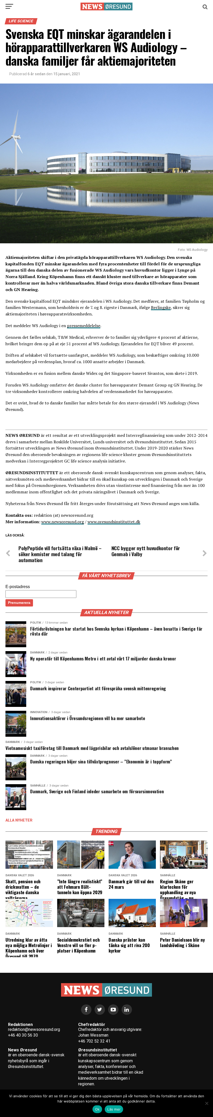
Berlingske (161, 307)
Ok (97, 1109)
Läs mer (114, 1109)
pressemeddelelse (83, 325)
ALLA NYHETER (18, 820)
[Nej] (206, 1103)
